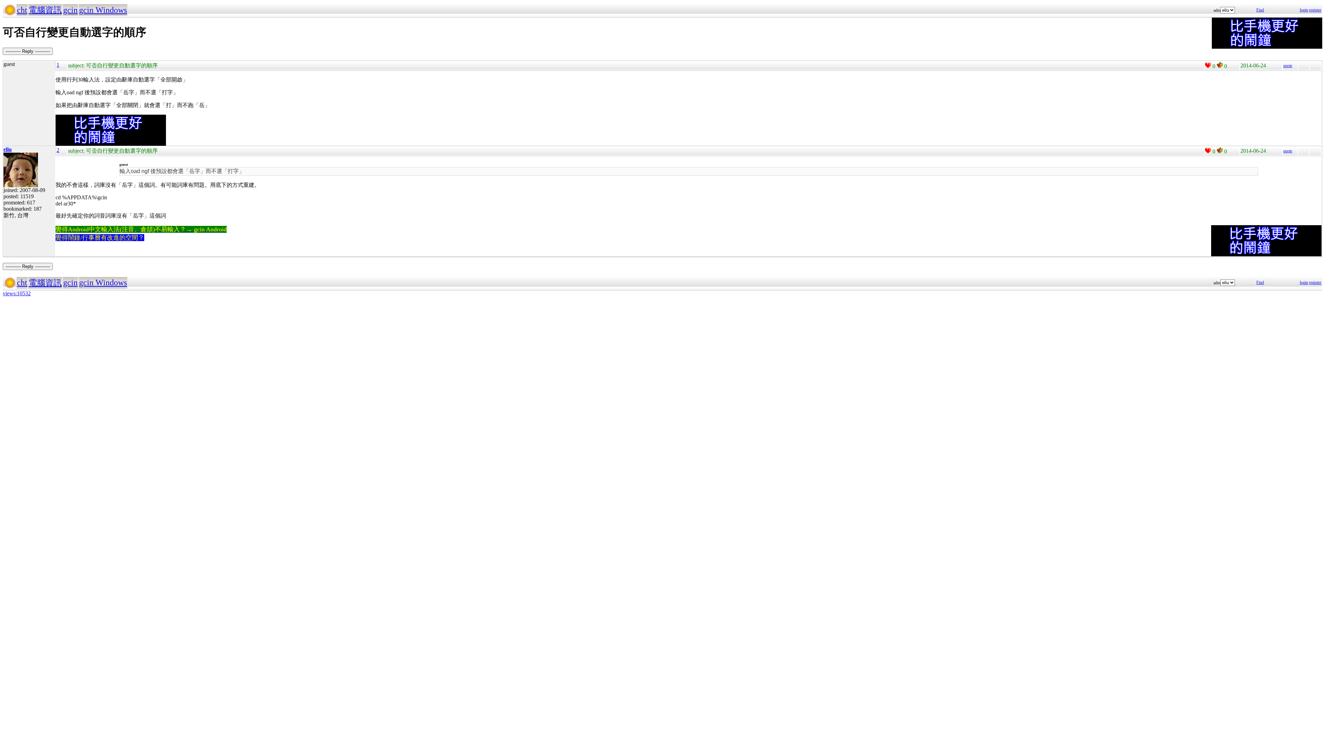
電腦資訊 (45, 10)
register (1315, 10)
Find (1260, 10)
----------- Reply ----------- (28, 51)
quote (1287, 65)
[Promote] (1208, 65)
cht (22, 10)
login (1304, 10)
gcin (70, 10)
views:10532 (17, 293)
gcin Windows (103, 10)
